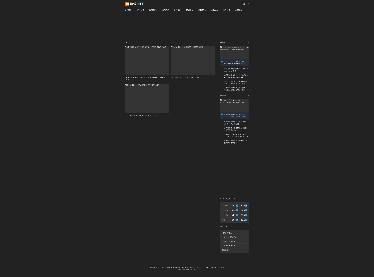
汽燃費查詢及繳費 (228, 245)
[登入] (244, 4)
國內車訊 (128, 10)
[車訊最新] (248, 42)
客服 (163, 267)
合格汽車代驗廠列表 (229, 237)
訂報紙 (206, 267)
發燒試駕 (140, 10)
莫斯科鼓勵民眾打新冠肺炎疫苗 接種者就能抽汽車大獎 (146, 78)
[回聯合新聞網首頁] (127, 4)
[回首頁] (136, 4)
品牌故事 (214, 10)
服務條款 (177, 267)
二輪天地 (202, 10)
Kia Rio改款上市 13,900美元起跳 (185, 77)
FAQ (159, 267)
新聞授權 (169, 267)
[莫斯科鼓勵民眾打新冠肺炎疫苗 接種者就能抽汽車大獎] (147, 60)
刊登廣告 (153, 267)
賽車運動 (239, 10)
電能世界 (165, 10)
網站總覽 (221, 267)
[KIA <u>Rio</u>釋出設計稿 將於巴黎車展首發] (147, 98)
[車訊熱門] (248, 95)
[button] (247, 3)
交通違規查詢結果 (228, 241)
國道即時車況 (227, 233)
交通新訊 (177, 10)
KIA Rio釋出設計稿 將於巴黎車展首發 (141, 115)
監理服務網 (226, 250)
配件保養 (226, 10)
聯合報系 (199, 267)
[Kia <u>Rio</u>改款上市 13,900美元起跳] (193, 60)
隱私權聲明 (190, 267)
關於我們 (213, 267)
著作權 (184, 267)
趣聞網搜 (189, 10)
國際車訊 (153, 10)
